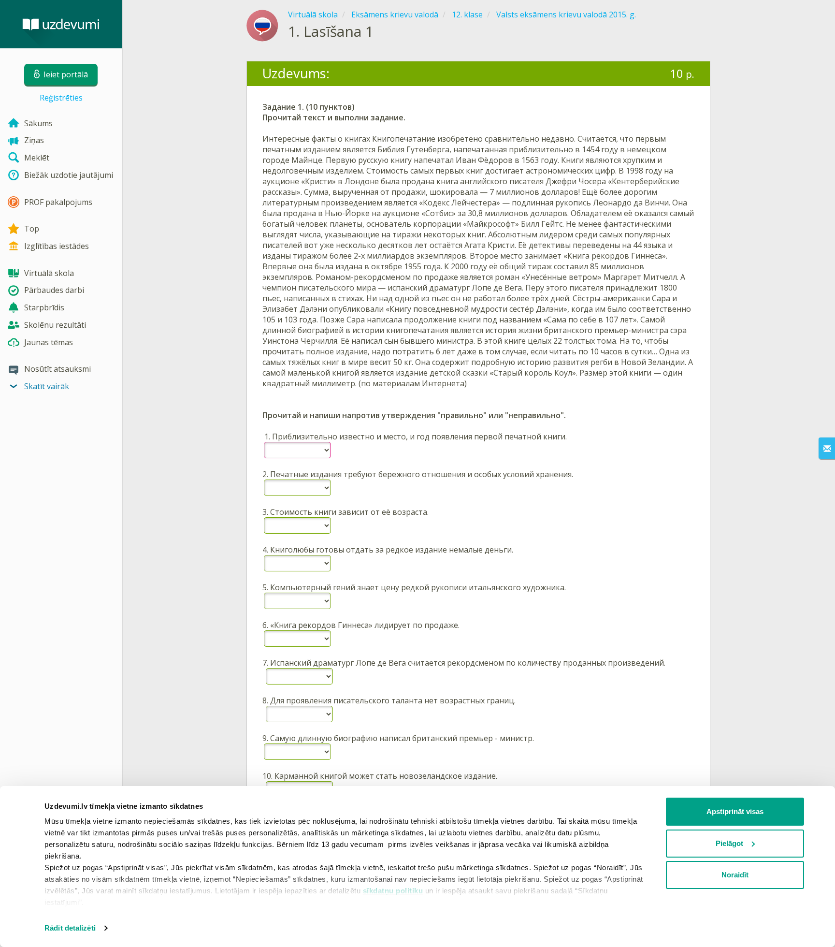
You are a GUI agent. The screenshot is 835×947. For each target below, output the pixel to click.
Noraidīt (735, 875)
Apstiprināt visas (734, 811)
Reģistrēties (61, 97)
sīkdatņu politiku (393, 891)
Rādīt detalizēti (70, 928)
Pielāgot (729, 843)
